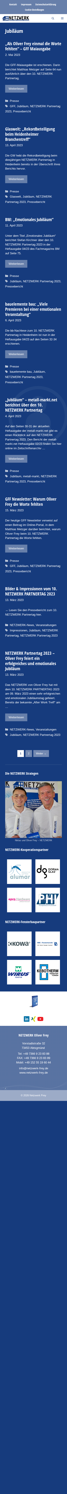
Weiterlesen (16, 88)
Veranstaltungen (46, 625)
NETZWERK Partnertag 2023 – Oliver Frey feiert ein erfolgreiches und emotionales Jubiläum (30, 660)
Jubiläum (22, 106)
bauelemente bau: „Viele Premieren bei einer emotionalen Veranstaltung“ (33, 309)
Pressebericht (22, 111)
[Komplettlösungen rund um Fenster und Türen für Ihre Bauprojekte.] (19, 900)
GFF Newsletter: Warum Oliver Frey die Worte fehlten (30, 501)
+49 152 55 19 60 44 (38, 1062)
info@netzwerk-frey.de (33, 1068)
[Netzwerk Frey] (15, 18)
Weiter (41, 753)
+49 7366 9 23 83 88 (36, 1053)
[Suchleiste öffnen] (53, 18)
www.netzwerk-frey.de (33, 1072)
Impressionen (18, 630)
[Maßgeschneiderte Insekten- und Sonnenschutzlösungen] (19, 871)
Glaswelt (15, 196)
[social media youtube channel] (40, 1019)
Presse (14, 101)
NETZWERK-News (22, 625)
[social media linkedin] (26, 1019)
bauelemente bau (21, 371)
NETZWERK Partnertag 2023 (41, 281)
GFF (12, 106)
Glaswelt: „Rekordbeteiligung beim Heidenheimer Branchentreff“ (30, 134)
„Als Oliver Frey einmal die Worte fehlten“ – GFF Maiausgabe (33, 46)
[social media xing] (33, 1019)
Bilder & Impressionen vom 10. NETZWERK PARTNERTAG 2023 (31, 591)
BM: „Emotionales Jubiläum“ (29, 219)
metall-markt (31, 476)
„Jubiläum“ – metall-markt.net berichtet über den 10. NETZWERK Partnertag (31, 405)
